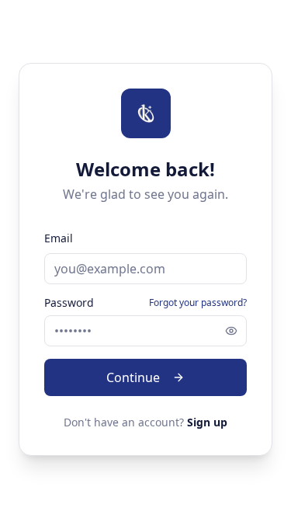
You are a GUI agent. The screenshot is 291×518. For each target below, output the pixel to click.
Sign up (207, 422)
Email (58, 238)
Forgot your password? (198, 303)
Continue (133, 377)
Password (69, 302)
